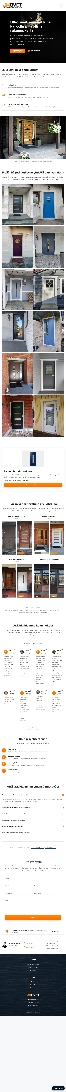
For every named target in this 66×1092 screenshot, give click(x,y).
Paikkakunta (38, 893)
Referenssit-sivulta (45, 610)
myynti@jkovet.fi (33, 1005)
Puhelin (7, 886)
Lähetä (33, 917)
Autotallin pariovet (33, 967)
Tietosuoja (37, 1012)
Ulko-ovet (33, 970)
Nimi (7, 879)
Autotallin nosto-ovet (33, 964)
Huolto (34, 985)
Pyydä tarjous (18, 51)
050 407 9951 (35, 51)
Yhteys (33, 977)
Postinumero (9, 893)
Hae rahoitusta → (55, 931)
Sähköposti (37, 886)
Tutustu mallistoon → (33, 485)
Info (34, 982)
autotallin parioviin (50, 848)
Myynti (34, 988)
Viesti (7, 900)
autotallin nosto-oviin (37, 848)
